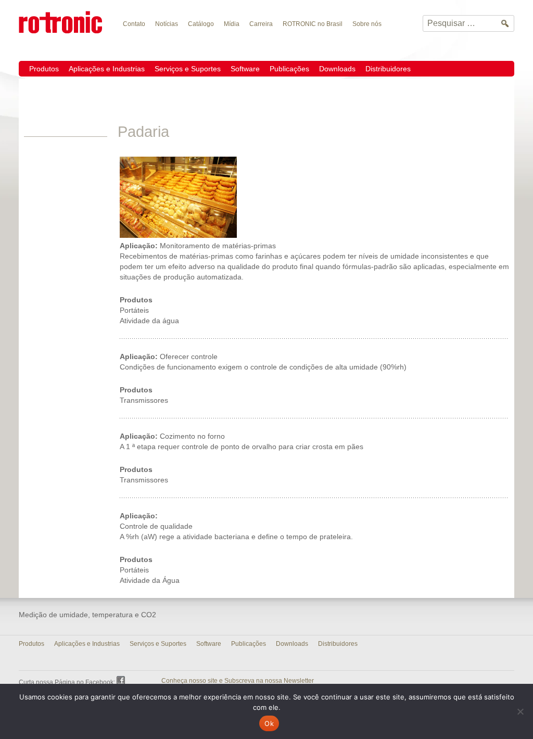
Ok (269, 723)
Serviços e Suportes (188, 69)
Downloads (337, 69)
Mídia (231, 24)
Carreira (261, 24)
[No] (520, 711)
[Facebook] (121, 680)
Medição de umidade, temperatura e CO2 (87, 614)
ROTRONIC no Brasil (312, 24)
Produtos (44, 69)
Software (245, 69)
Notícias (166, 24)
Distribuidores (388, 69)
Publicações (289, 69)
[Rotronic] (64, 22)
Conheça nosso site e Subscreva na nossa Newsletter (237, 680)
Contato (134, 24)
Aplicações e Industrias (107, 69)
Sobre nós (367, 24)
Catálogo (201, 24)
